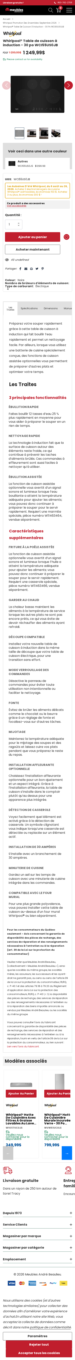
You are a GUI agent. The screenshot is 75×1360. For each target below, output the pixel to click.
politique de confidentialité (50, 1327)
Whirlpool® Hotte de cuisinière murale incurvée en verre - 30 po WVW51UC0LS (59, 1119)
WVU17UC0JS (14, 1127)
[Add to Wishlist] (66, 237)
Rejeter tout (39, 1344)
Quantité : (13, 215)
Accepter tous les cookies (39, 1353)
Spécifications (29, 308)
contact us (20, 59)
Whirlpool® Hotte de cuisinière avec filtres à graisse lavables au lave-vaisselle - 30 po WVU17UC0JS (21, 1119)
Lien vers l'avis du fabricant (23, 1046)
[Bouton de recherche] (50, 10)
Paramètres (37, 1336)
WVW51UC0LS (53, 1127)
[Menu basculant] (69, 10)
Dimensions (51, 308)
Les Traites (10, 308)
